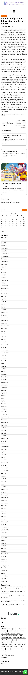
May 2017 (3, 513)
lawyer (19, 639)
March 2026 (3, 245)
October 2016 (4, 532)
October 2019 (4, 443)
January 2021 (4, 411)
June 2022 (3, 366)
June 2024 (3, 301)
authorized (10, 631)
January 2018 (4, 492)
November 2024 (4, 288)
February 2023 (4, 344)
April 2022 (3, 371)
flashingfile (7, 661)
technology (19, 648)
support (13, 648)
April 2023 (3, 339)
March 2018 (3, 486)
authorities (4, 631)
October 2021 (4, 387)
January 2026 (4, 250)
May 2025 (3, 272)
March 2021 (3, 406)
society (8, 648)
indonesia (23, 637)
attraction (23, 628)
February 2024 (4, 312)
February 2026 (4, 248)
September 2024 (4, 293)
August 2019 (4, 449)
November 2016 (4, 529)
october (10, 644)
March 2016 (3, 551)
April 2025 (3, 275)
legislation (4, 642)
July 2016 (3, 540)
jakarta (3, 639)
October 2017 (4, 500)
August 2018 (4, 473)
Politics (3, 646)
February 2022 (4, 376)
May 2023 (3, 336)
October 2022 (4, 355)
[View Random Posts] (2, 8)
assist (18, 628)
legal (24, 639)
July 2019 (3, 452)
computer (13, 633)
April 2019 (3, 457)
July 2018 (3, 476)
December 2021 (4, 382)
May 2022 (3, 368)
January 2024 (4, 315)
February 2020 (4, 438)
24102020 (4, 628)
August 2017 (4, 505)
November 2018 (4, 470)
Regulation (15, 646)
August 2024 (4, 296)
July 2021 (3, 395)
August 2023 (4, 328)
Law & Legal (4, 570)
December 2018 (4, 468)
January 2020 (4, 441)
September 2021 (4, 390)
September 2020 (4, 422)
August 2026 (4, 237)
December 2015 (4, 559)
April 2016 (3, 548)
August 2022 (4, 360)
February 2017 (4, 521)
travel (3, 650)
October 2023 (4, 323)
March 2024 (3, 309)
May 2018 (3, 481)
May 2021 (3, 401)
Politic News (4, 581)
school (21, 646)
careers (21, 631)
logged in (9, 202)
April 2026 (3, 242)
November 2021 (4, 384)
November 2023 (4, 320)
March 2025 (3, 277)
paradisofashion (11, 655)
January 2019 (4, 465)
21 (16, 223)
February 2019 (4, 462)
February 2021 (4, 409)
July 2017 (3, 508)
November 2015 (4, 561)
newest (18, 642)
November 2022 (4, 352)
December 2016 (4, 527)
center (3, 633)
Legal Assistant (4, 575)
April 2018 (3, 484)
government (4, 637)
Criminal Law (4, 567)
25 (5, 225)
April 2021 (3, 403)
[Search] (5, 8)
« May (2, 231)
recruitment (9, 646)
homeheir (3, 663)
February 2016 (4, 553)
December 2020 (4, 414)
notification (4, 644)
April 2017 (3, 516)
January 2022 (4, 379)
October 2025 (4, 258)
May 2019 (3, 454)
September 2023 (4, 325)
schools (3, 648)
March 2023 (3, 342)
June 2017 (3, 511)
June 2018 (3, 478)
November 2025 (4, 256)
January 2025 (4, 283)
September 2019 (4, 446)
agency (9, 628)
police (23, 644)
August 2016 (4, 537)
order (19, 644)
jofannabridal (4, 657)
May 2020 (3, 430)
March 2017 (3, 519)
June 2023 (3, 334)
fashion (10, 635)
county (18, 633)
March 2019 (3, 460)
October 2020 (4, 419)
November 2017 (4, 497)
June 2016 (3, 543)
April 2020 (3, 433)
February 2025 (4, 280)
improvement (16, 637)
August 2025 (4, 264)
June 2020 (3, 427)
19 (9, 223)
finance (15, 635)
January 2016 (4, 556)
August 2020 (4, 425)
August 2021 (4, 393)
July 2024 (3, 299)
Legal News (3, 578)
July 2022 (3, 363)
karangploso (9, 639)
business (16, 631)
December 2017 (4, 494)
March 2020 (3, 435)
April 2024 (3, 307)
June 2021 (3, 398)
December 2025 (4, 253)
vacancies (8, 650)
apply (14, 628)
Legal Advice (4, 573)
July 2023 (3, 331)
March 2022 (3, 374)
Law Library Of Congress (10, 151)
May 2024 (3, 304)
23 (24, 223)
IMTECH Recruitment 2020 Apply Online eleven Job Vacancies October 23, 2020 (13, 185)
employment (4, 635)
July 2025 (3, 266)
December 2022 (4, 350)
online (15, 644)
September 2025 (4, 261)
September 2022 (4, 358)
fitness (20, 635)
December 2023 (4, 317)
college (7, 633)
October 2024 (4, 291)
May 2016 (3, 545)
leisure (9, 642)
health (10, 637)
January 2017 (4, 524)
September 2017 (4, 503)
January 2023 (4, 347)
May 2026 (3, 240)
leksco (14, 642)
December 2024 (4, 285)
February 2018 (4, 489)
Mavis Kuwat (4, 26)
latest (15, 639)
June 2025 (3, 269)
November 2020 (4, 417)
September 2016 (4, 535)
